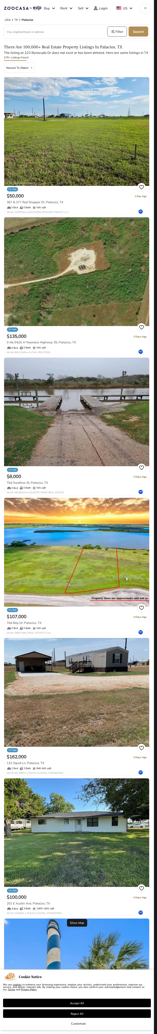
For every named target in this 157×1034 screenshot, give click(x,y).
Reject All (77, 1014)
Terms (11, 989)
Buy (47, 8)
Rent (63, 8)
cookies (17, 984)
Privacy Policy (29, 989)
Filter (119, 32)
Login (103, 8)
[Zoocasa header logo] (22, 8)
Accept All (77, 1003)
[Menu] (145, 8)
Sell (80, 8)
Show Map (77, 923)
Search (138, 32)
